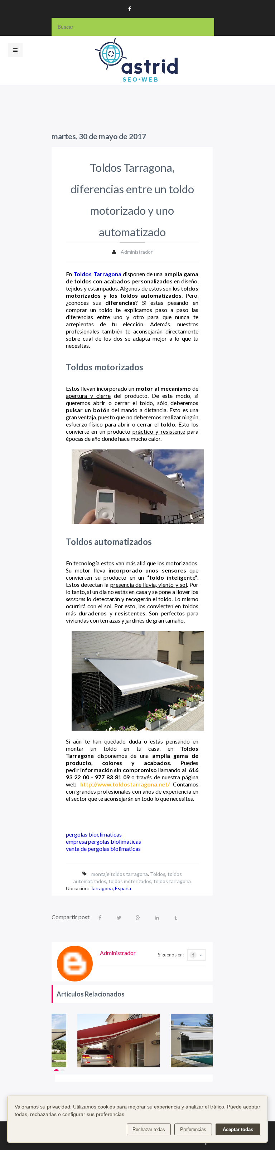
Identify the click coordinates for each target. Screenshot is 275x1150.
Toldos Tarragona (97, 274)
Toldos (157, 874)
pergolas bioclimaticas (94, 834)
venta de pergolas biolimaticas (103, 848)
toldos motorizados (129, 881)
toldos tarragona (172, 881)
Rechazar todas (148, 1129)
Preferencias (193, 1129)
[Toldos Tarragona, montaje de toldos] (212, 1040)
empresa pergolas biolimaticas (103, 841)
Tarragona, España (110, 888)
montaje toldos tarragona (119, 874)
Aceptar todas (238, 1129)
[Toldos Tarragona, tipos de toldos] (118, 1040)
